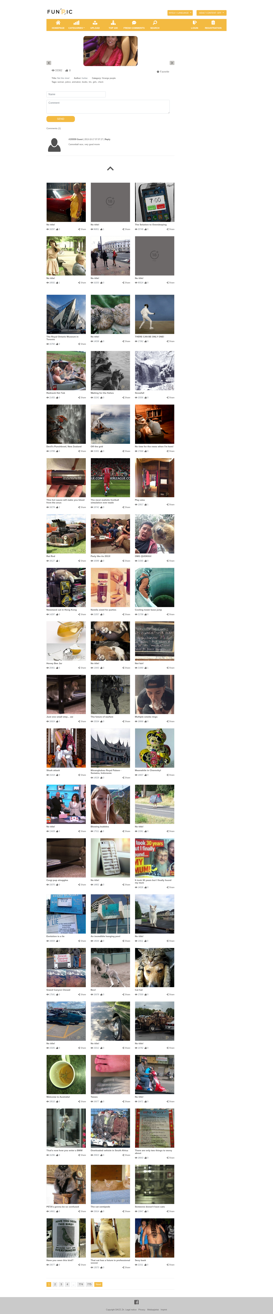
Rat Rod (50, 556)
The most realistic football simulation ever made (105, 501)
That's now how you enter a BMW (64, 1150)
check (100, 82)
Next (98, 1284)
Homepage (58, 28)
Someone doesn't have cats (150, 1206)
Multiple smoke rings (146, 716)
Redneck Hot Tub (55, 393)
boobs (85, 82)
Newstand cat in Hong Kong (61, 609)
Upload (95, 28)
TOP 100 (113, 28)
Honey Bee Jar (54, 663)
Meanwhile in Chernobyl (148, 770)
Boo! (93, 990)
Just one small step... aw (59, 716)
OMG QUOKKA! (143, 556)
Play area (140, 500)
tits (90, 82)
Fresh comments (134, 28)
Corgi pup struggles (57, 880)
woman (61, 82)
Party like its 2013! (100, 556)
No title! (50, 224)
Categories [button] (75, 28)
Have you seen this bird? (59, 1260)
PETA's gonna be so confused (62, 1206)
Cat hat (139, 990)
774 (81, 1284)
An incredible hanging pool (105, 936)
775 (89, 1284)
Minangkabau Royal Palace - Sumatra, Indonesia (106, 771)
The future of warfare (102, 716)
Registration (213, 28)
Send (60, 119)
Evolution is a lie (55, 936)
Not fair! (139, 663)
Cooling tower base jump (148, 609)
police (68, 82)
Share (83, 229)
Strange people (109, 78)
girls (95, 82)
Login (194, 28)
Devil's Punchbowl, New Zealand (64, 446)
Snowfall (139, 393)
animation (76, 82)
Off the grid (97, 446)
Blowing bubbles (100, 826)
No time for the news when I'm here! (154, 446)
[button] (180, 13)
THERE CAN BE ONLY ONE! (149, 336)
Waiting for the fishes (102, 393)
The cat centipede (100, 1206)
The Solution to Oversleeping (151, 224)
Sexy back (140, 1260)
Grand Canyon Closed (58, 990)
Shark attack (53, 770)
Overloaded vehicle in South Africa (109, 1150)
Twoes (94, 1097)
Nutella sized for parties (103, 609)
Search (154, 28)
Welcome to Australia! (58, 1097)
